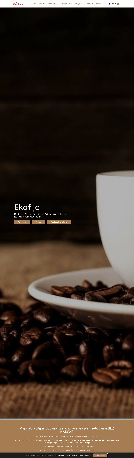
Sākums (34, 4)
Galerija (77, 4)
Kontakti (90, 4)
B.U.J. (83, 4)
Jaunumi (42, 4)
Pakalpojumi (65, 4)
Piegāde (56, 4)
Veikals (49, 4)
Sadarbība (98, 4)
